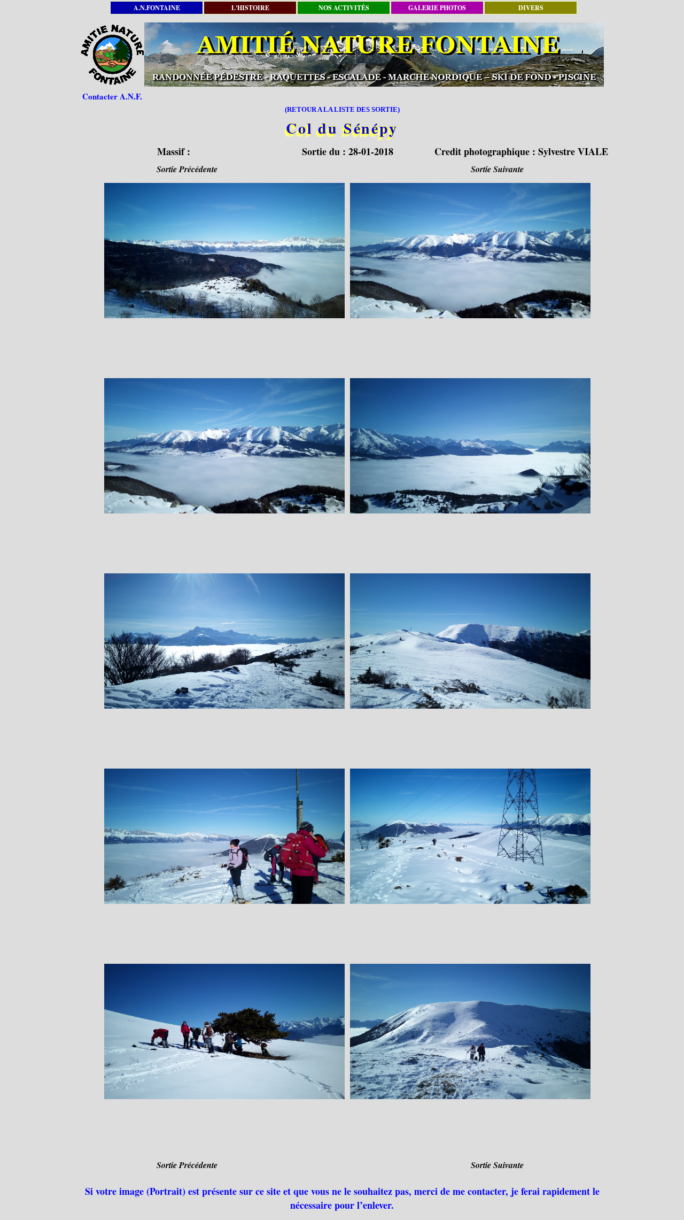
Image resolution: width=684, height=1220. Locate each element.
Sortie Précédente (187, 169)
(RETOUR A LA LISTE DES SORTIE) (342, 109)
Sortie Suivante (497, 169)
